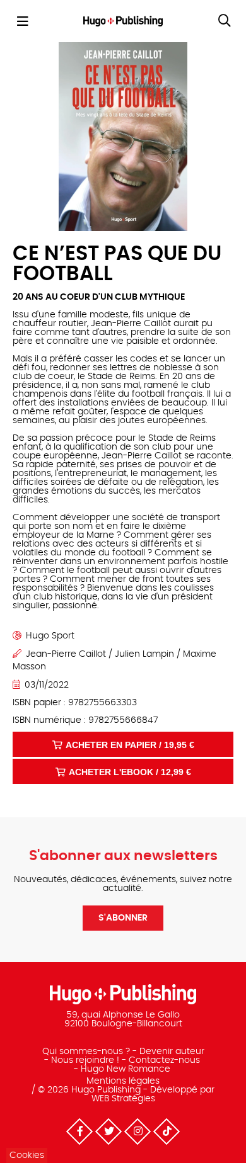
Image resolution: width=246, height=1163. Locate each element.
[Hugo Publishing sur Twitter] (108, 1131)
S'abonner (123, 918)
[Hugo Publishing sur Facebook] (79, 1131)
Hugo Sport (50, 636)
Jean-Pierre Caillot (66, 654)
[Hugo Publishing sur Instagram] (137, 1131)
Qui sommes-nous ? (86, 1051)
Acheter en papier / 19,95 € (130, 745)
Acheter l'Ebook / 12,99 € (130, 772)
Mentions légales (123, 1081)
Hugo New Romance (125, 1069)
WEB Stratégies (123, 1098)
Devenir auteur (171, 1051)
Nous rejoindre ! (85, 1060)
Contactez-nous (164, 1060)
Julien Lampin (144, 654)
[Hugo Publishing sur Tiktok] (166, 1131)
